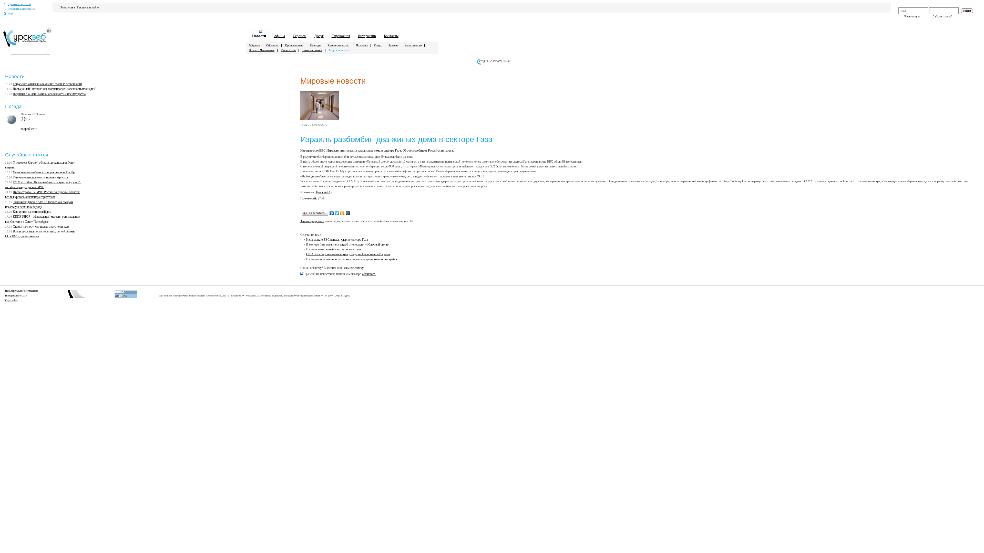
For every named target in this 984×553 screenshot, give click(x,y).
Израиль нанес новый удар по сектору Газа (333, 249)
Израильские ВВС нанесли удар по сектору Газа (337, 239)
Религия (393, 45)
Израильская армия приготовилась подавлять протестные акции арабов (352, 259)
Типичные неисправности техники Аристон (40, 177)
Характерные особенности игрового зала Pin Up (44, 172)
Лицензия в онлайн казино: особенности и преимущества (49, 94)
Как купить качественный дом (32, 212)
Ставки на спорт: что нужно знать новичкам (41, 226)
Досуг (319, 36)
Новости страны (312, 50)
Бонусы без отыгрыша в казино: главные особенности (47, 84)
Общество (272, 45)
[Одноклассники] (342, 213)
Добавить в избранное (21, 8)
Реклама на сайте (88, 7)
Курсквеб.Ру (324, 192)
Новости (259, 36)
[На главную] (27, 46)
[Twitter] (337, 213)
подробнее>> (28, 129)
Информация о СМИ (16, 295)
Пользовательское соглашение (21, 290)
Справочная (341, 36)
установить (369, 274)
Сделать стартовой (19, 4)
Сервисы (299, 36)
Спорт (378, 45)
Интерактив (367, 36)
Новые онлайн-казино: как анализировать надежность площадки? (54, 89)
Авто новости (413, 45)
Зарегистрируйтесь (312, 221)
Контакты (391, 36)
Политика (362, 45)
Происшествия (294, 45)
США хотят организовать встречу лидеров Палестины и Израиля (348, 254)
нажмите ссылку (353, 268)
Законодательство (338, 45)
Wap (10, 13)
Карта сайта (11, 300)
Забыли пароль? (942, 16)
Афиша (279, 36)
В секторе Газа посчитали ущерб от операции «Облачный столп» (347, 244)
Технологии (288, 50)
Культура (315, 45)
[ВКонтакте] (331, 213)
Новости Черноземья (261, 50)
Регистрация (912, 16)
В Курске (254, 45)
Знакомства (67, 7)
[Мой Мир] (348, 213)
